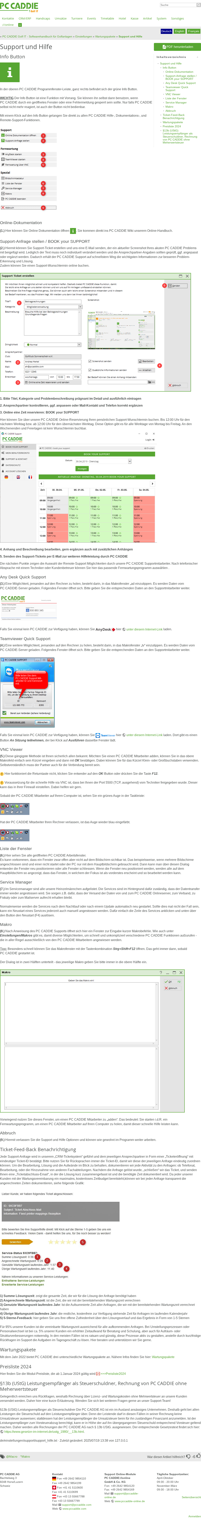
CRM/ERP (25, 18)
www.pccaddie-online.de (130, 1501)
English (179, 31)
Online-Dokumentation (179, 71)
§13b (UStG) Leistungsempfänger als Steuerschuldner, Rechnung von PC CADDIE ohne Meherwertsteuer (180, 136)
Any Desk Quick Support (180, 83)
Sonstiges (177, 18)
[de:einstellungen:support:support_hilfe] (20, 25)
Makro (169, 106)
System (161, 18)
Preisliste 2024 (172, 126)
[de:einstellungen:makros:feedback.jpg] (60, 1239)
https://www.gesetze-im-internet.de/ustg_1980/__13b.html (44, 1431)
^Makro (25, 1456)
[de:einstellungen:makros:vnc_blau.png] (14, 835)
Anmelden (194, 1516)
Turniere (76, 18)
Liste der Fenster (176, 98)
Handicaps (43, 18)
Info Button (169, 67)
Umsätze (61, 18)
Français (193, 31)
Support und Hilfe (130, 36)
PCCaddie (19, 8)
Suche (199, 5)
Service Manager (176, 102)
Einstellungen (83, 36)
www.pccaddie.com (74, 1508)
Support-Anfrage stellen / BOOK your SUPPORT (180, 77)
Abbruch (170, 110)
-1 (188, 1456)
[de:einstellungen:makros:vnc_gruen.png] (14, 809)
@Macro (11, 1456)
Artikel (147, 18)
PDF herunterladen (179, 46)
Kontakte (8, 18)
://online (8, 25)
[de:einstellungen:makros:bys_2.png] (95, 332)
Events (91, 18)
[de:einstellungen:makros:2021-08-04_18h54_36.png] (29, 171)
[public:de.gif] (54, 1478)
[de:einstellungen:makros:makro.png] (92, 1040)
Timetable (107, 18)
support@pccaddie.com (76, 1504)
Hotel (122, 18)
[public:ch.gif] (54, 1487)
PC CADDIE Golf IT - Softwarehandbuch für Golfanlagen (37, 36)
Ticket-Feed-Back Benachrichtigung (174, 116)
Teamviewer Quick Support (176, 89)
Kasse (134, 18)
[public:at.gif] (54, 1496)
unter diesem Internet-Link (144, 629)
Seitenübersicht (191, 1497)
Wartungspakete (105, 36)
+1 (198, 1455)
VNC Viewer (172, 94)
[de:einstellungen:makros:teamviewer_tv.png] (27, 692)
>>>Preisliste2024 (113, 1373)
